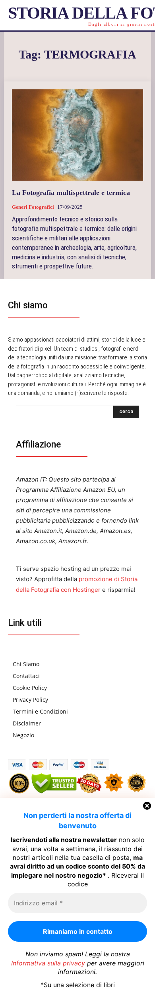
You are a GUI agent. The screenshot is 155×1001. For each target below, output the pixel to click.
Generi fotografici (33, 207)
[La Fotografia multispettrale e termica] (77, 135)
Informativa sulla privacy (48, 963)
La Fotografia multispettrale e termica (71, 192)
